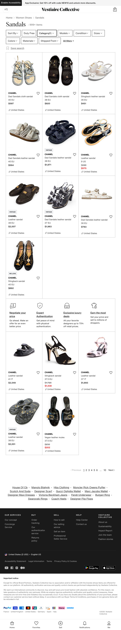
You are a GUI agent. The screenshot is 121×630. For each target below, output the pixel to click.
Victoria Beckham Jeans (53, 495)
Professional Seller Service (60, 537)
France (6, 612)
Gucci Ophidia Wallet (68, 491)
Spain (49, 612)
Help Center (82, 520)
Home (9, 17)
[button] (115, 9)
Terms (49, 561)
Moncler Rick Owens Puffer (89, 487)
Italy (55, 612)
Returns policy (35, 539)
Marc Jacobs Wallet (96, 491)
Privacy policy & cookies (65, 561)
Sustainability (105, 526)
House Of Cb (20, 487)
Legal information (36, 561)
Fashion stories (105, 539)
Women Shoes (24, 17)
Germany (41, 612)
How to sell (59, 520)
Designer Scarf (43, 491)
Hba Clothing (61, 487)
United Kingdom (17, 612)
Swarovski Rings (37, 499)
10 (105, 470)
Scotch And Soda (20, 491)
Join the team (105, 534)
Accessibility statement (15, 561)
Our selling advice (59, 526)
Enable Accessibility (11, 2)
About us (102, 522)
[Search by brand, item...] (6, 9)
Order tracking (35, 521)
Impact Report (105, 530)
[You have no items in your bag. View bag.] (115, 9)
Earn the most (98, 312)
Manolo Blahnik (40, 487)
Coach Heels (58, 499)
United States (30, 612)
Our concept (11, 520)
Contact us (81, 524)
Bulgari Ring (102, 495)
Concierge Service (10, 526)
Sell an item (59, 531)
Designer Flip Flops (81, 499)
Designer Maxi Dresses (21, 495)
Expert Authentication (44, 314)
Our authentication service (38, 530)
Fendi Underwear (81, 495)
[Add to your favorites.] (38, 93)
